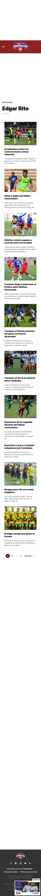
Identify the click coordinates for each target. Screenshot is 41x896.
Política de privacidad (28, 872)
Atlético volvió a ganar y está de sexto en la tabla (18, 241)
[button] (3, 46)
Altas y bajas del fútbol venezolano (17, 197)
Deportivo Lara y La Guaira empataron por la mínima (19, 446)
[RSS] (30, 863)
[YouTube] (25, 863)
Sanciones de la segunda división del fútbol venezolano (18, 425)
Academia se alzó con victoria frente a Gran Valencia (16, 152)
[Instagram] (20, 863)
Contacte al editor (11, 872)
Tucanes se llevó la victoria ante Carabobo (19, 379)
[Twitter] (11, 863)
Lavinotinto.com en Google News (19, 869)
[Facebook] (15, 863)
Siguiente (28, 556)
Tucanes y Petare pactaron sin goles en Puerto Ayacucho (19, 334)
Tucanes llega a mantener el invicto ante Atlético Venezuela (20, 287)
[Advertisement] (20, 20)
